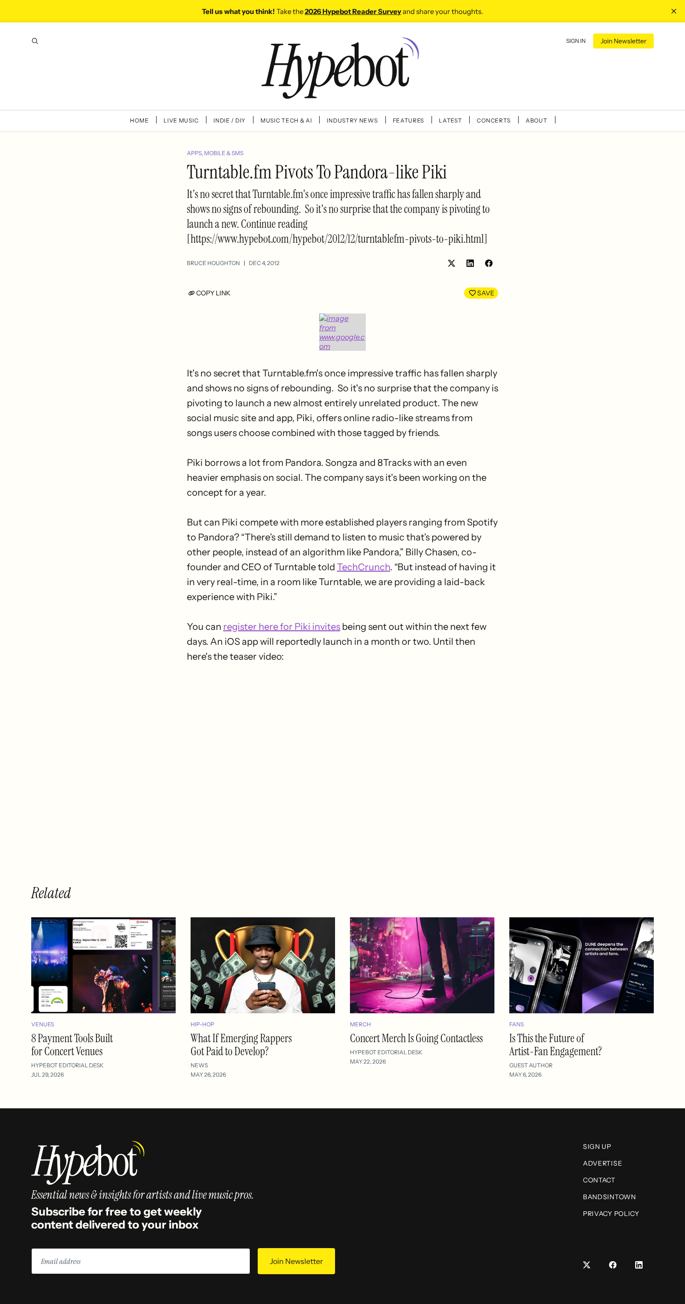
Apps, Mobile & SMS (215, 153)
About (537, 120)
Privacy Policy (611, 1213)
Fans (516, 1024)
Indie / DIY (229, 120)
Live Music (181, 120)
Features (409, 120)
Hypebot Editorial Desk (67, 1065)
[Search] (35, 41)
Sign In (576, 40)
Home (139, 120)
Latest (450, 120)
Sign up (597, 1146)
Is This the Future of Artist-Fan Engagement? (555, 1044)
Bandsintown (609, 1197)
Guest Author (531, 1065)
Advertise (602, 1163)
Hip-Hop (202, 1024)
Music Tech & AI (286, 120)
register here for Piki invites (281, 626)
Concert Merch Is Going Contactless (416, 1038)
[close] (673, 11)
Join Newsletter (623, 41)
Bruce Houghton (213, 262)
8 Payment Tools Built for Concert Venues (72, 1044)
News (199, 1065)
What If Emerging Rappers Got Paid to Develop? (241, 1044)
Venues (42, 1024)
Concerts (494, 120)
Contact (599, 1180)
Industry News (352, 120)
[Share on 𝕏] (451, 263)
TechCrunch (363, 567)
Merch (360, 1024)
